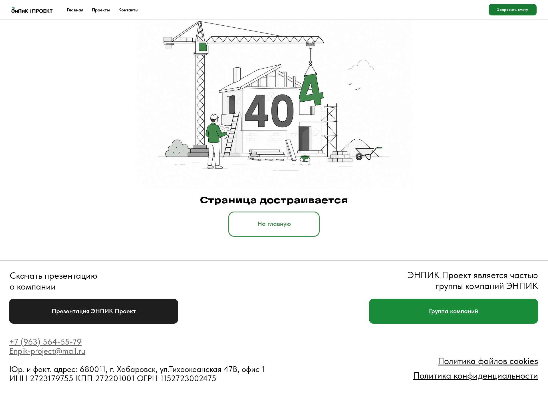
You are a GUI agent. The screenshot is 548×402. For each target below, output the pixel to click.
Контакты (128, 10)
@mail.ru (70, 351)
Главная (75, 10)
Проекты (101, 10)
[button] (513, 9)
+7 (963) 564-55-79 (45, 342)
